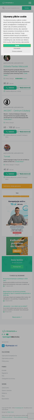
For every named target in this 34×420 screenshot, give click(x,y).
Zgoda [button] (17, 45)
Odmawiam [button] (17, 48)
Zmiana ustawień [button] (17, 51)
